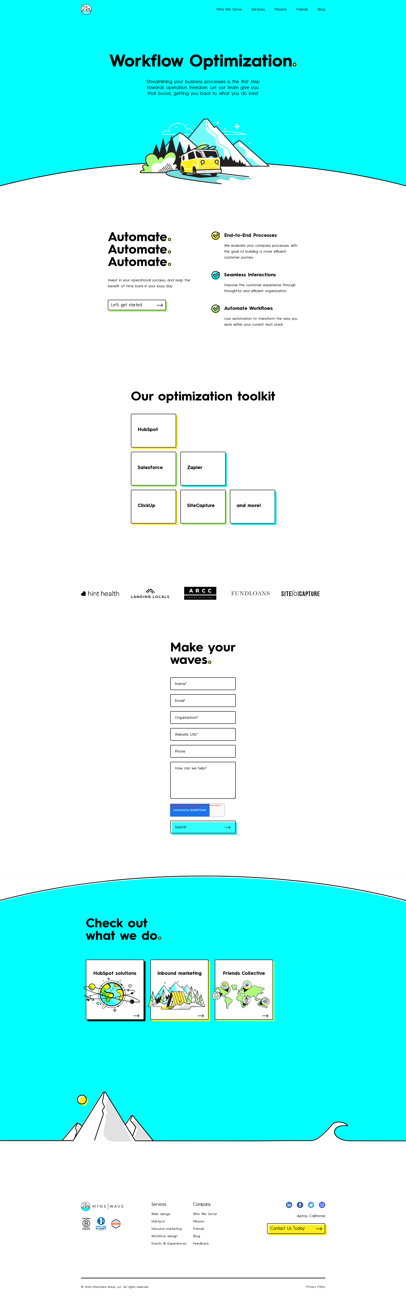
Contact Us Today (287, 1229)
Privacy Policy (315, 1286)
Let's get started (126, 305)
